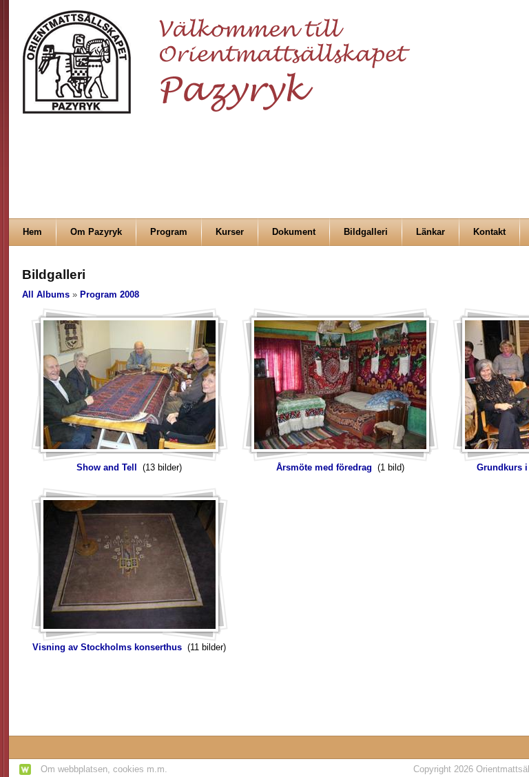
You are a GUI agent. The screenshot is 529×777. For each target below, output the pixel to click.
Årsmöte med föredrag (324, 467)
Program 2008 (109, 294)
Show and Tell (106, 467)
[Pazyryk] (220, 56)
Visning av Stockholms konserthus (107, 647)
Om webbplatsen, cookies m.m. (104, 769)
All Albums (46, 294)
